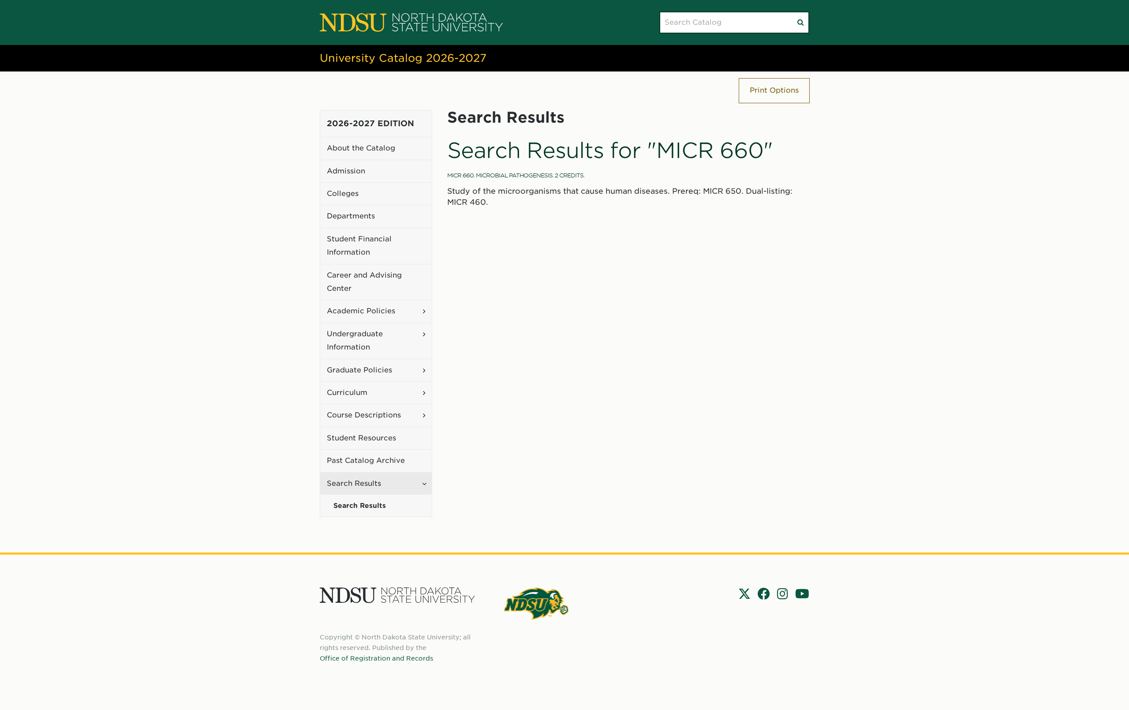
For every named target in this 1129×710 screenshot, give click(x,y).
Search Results (354, 483)
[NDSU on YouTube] (802, 594)
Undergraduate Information (355, 340)
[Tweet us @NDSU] (744, 594)
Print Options (774, 90)
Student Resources (361, 438)
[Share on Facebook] (764, 594)
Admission (346, 171)
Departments (351, 216)
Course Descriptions (364, 415)
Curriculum (347, 392)
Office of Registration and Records (376, 658)
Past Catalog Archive (366, 460)
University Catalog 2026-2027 (403, 58)
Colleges (343, 193)
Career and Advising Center (364, 282)
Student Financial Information (359, 245)
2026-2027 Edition (370, 123)
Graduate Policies (359, 370)
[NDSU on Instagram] (782, 594)
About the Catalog (361, 148)
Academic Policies (361, 311)
